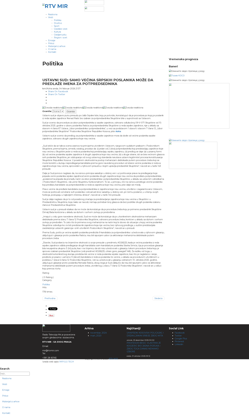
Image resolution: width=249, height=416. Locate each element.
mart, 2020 (95, 335)
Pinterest (179, 341)
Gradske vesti (60, 29)
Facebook (180, 332)
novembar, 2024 (98, 332)
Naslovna (52, 14)
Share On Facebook (58, 91)
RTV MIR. (113, 358)
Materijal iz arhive (56, 46)
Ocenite (46, 111)
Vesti (50, 17)
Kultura (57, 31)
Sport (56, 26)
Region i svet (60, 37)
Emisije (51, 40)
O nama (52, 49)
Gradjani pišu (60, 34)
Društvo (58, 23)
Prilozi (51, 43)
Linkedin (179, 344)
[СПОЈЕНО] (177, 75)
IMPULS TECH (66, 361)
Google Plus (181, 338)
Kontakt (52, 52)
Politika (57, 20)
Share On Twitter (56, 94)
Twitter (178, 335)
